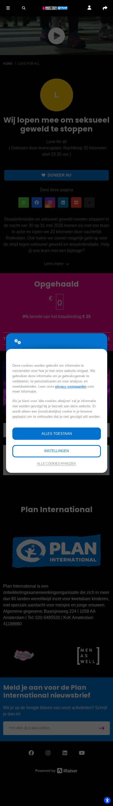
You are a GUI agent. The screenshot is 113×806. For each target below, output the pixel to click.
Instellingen (56, 451)
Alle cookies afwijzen (56, 463)
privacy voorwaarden (70, 386)
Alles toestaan (57, 434)
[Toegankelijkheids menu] (107, 800)
